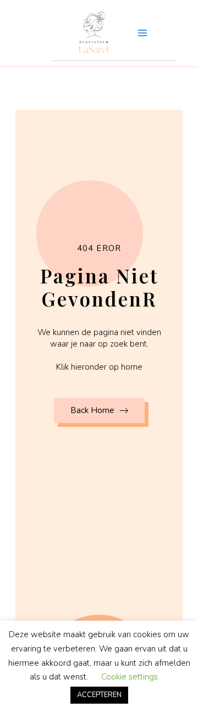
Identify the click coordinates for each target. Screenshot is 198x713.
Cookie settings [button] (129, 676)
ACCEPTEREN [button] (99, 695)
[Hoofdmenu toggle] (142, 32)
